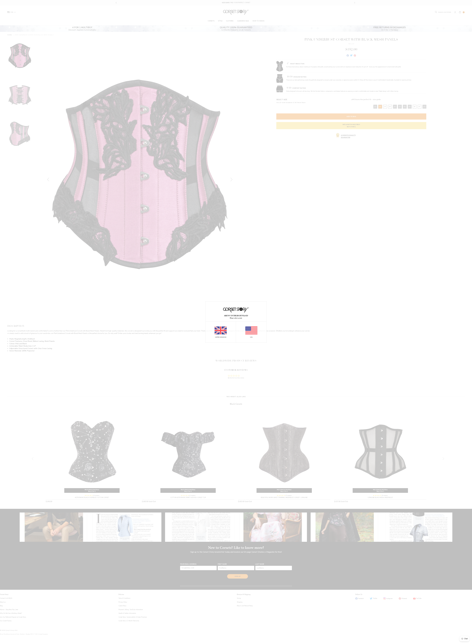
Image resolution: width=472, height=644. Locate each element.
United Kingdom (220, 337)
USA (251, 337)
